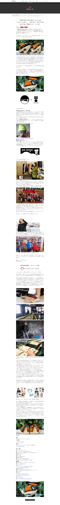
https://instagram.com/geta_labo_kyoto (22, 473)
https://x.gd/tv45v (18, 261)
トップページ (13, 14)
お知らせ (33, 1)
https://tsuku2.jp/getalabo (24, 467)
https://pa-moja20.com (21, 446)
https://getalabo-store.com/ (28, 466)
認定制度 (37, 1)
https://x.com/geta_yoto (19, 477)
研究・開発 (30, 1)
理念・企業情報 (22, 1)
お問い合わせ (46, 1)
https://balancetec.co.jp (21, 463)
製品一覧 (27, 1)
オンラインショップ (41, 1)
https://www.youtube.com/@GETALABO (25, 478)
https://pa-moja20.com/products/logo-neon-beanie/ (25, 138)
